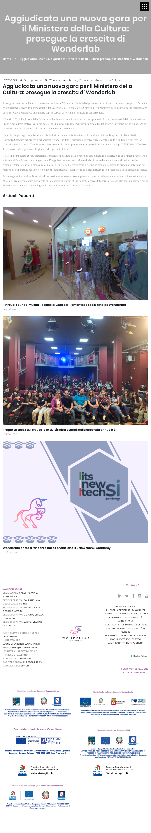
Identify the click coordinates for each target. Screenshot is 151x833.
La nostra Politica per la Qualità (126, 613)
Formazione (86, 80)
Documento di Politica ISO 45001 (126, 635)
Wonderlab (55, 80)
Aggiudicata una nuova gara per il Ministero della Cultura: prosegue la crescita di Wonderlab (84, 59)
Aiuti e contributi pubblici (125, 643)
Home (7, 59)
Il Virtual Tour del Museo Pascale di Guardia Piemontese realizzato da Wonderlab (64, 305)
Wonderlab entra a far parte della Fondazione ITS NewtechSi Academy (57, 548)
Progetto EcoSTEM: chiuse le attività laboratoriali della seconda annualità (59, 430)
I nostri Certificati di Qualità (125, 610)
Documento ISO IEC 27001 (125, 639)
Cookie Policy (140, 656)
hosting (73, 80)
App (65, 80)
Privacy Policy (125, 606)
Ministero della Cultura (108, 80)
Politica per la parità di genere (126, 624)
